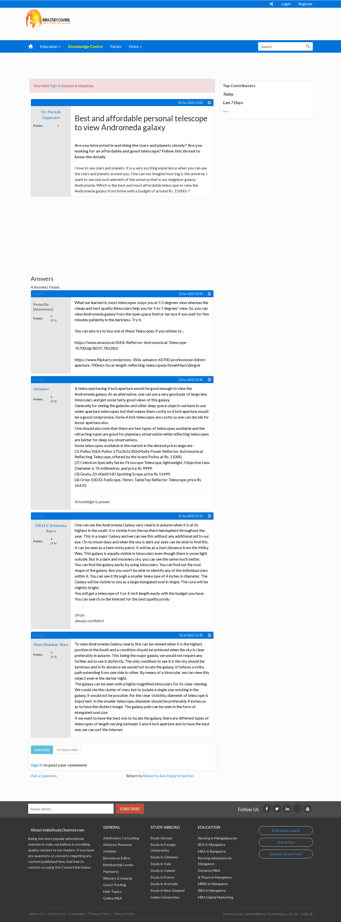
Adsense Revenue (117, 844)
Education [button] (49, 46)
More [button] (134, 46)
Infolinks (110, 851)
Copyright (77, 914)
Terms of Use (123, 914)
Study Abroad (161, 838)
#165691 (38, 380)
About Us (36, 914)
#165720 (38, 516)
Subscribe (130, 808)
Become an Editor (117, 858)
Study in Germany (164, 857)
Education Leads (286, 830)
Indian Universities (165, 897)
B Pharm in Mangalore (215, 877)
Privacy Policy (99, 914)
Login (286, 3)
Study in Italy (161, 864)
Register (305, 3)
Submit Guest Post (286, 853)
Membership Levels (118, 865)
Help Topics (112, 891)
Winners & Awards (117, 878)
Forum (115, 46)
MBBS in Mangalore (213, 884)
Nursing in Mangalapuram (217, 838)
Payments (111, 871)
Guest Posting (114, 885)
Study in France (162, 877)
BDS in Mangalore (211, 844)
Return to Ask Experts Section (168, 775)
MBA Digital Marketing (215, 897)
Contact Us (57, 914)
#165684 (38, 294)
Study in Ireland (163, 870)
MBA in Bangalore (212, 851)
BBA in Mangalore (212, 890)
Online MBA (112, 898)
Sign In (55, 85)
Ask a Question (44, 775)
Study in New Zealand (167, 890)
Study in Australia (164, 884)
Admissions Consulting (121, 838)
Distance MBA (209, 870)
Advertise (286, 842)
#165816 (38, 635)
